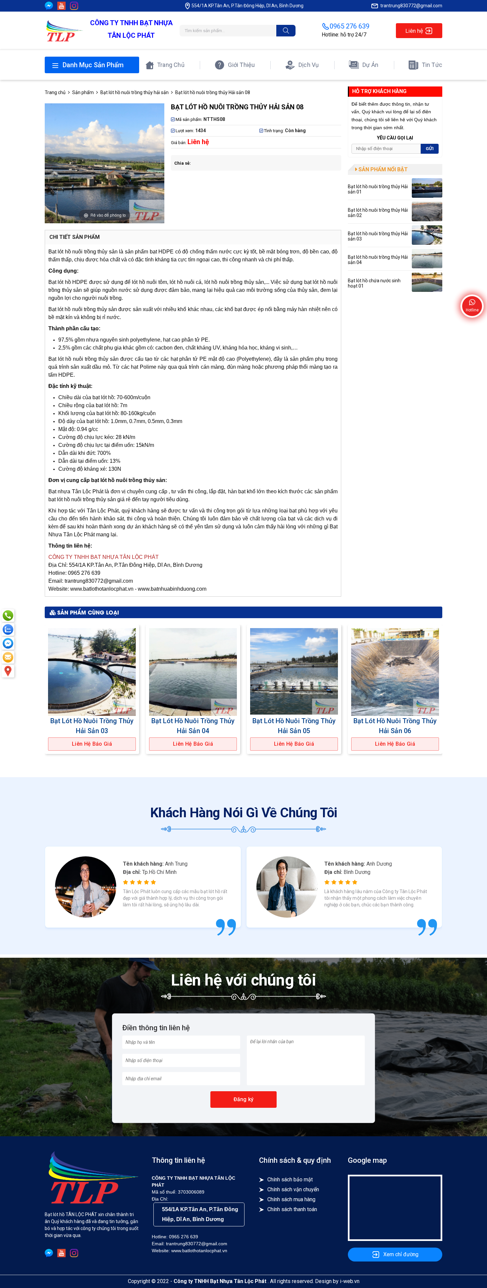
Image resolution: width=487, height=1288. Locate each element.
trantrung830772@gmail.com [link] (411, 5)
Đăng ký (243, 1099)
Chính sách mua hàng (291, 1199)
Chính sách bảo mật (290, 1179)
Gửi (430, 148)
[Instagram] (74, 6)
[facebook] (49, 6)
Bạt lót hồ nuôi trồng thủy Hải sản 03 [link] (92, 726)
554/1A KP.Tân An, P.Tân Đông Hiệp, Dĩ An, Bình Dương (200, 1214)
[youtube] (61, 6)
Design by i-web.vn (337, 1281)
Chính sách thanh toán (292, 1209)
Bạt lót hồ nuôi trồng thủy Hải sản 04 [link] (193, 726)
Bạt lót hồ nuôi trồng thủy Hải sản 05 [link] (294, 726)
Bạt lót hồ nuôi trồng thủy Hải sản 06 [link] (395, 726)
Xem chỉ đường (400, 1254)
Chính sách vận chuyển (293, 1189)
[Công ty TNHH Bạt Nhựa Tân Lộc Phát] (64, 31)
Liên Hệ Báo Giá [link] (92, 744)
